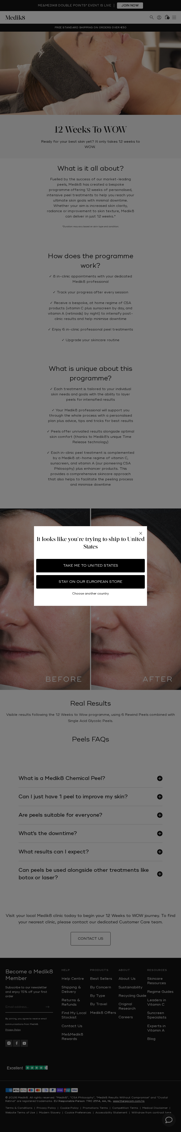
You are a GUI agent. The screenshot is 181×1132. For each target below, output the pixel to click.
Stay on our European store (90, 581)
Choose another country (90, 593)
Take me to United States (90, 565)
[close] (140, 533)
